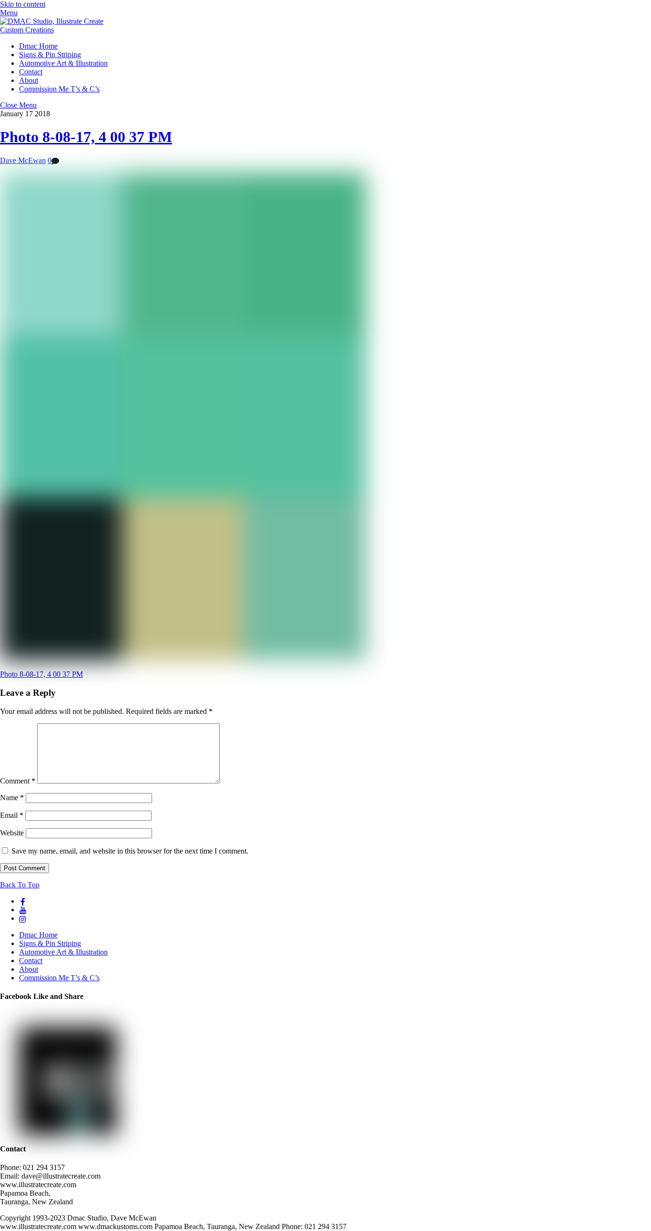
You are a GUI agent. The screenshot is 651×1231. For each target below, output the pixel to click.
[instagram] (23, 918)
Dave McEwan (23, 160)
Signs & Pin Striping (50, 55)
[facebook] (23, 901)
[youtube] (23, 909)
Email (11, 815)
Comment (17, 781)
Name (12, 798)
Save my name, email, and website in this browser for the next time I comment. (129, 851)
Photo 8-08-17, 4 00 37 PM (86, 136)
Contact (30, 72)
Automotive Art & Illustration (63, 63)
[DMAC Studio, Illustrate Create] (51, 21)
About (28, 80)
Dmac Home (38, 46)
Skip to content (22, 4)
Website (12, 833)
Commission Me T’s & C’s (59, 89)
